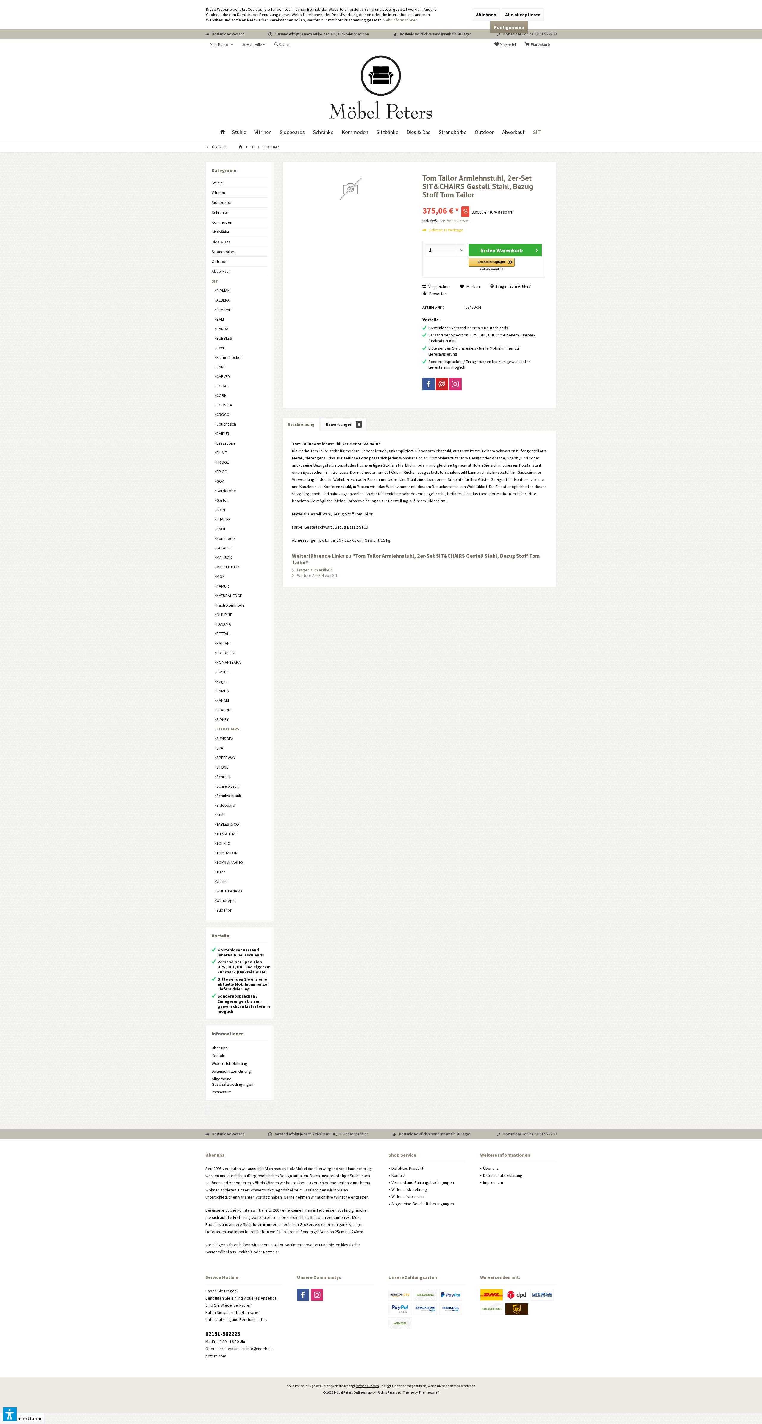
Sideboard (225, 805)
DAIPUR (222, 433)
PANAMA (223, 624)
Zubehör (224, 910)
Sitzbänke (220, 232)
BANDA (222, 328)
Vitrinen (218, 192)
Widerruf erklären (22, 1418)
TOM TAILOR (227, 853)
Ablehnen (486, 15)
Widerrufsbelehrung (229, 1063)
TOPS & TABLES (229, 862)
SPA (219, 748)
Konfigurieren (509, 27)
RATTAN (222, 643)
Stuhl (220, 814)
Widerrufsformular (407, 1196)
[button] (492, 264)
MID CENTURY (227, 567)
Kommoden (222, 222)
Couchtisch (226, 424)
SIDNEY (222, 719)
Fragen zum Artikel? (513, 286)
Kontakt (219, 1055)
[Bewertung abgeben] (483, 202)
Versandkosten (367, 1386)
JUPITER (223, 519)
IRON (220, 509)
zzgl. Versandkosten (454, 220)
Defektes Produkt (407, 1168)
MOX (220, 576)
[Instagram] (455, 384)
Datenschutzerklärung (231, 1071)
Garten (222, 500)
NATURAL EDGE (229, 595)
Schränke (220, 212)
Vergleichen (438, 286)
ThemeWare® (429, 1392)
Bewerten (437, 293)
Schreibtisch (227, 786)
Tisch (221, 872)
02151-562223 (222, 1333)
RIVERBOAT (226, 652)
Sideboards (222, 202)
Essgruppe (226, 443)
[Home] (222, 132)
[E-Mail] (442, 384)
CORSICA (224, 405)
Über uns (219, 1048)
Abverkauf (221, 271)
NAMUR (222, 586)
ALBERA (223, 300)
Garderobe (226, 490)
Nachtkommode (230, 605)
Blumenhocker (229, 357)
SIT (215, 281)
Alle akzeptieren (523, 15)
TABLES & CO (227, 824)
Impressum (222, 1092)
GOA (220, 481)
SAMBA (222, 691)
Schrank (223, 776)
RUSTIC (222, 671)
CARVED (223, 376)
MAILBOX (224, 557)
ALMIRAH (224, 309)
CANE (221, 367)
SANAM (222, 700)
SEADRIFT (224, 710)
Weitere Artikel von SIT (317, 575)
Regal (221, 681)
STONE (222, 767)
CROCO (222, 414)
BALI (220, 319)
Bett (220, 347)
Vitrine (222, 881)
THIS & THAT (226, 833)
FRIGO (221, 471)
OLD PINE (224, 614)
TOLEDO (223, 843)
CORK (221, 395)
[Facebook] (428, 384)
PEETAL (222, 633)
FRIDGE (222, 462)
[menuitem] (538, 44)
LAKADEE (224, 548)
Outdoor (219, 261)
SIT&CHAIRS (227, 729)
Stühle (217, 183)
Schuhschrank (228, 795)
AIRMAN (223, 290)
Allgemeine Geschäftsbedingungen (232, 1081)
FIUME (221, 452)
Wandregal (225, 900)
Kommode (225, 538)
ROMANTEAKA (228, 662)
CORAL (222, 386)
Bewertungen (343, 424)
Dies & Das (221, 241)
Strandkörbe (223, 251)
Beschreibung (301, 424)
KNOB (221, 529)
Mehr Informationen (400, 20)
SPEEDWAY (225, 757)
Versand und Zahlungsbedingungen (422, 1182)
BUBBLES (224, 338)
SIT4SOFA (224, 738)
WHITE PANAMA (229, 891)
